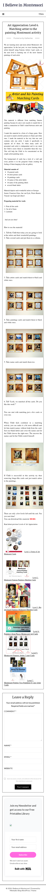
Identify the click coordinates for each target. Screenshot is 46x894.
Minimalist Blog (15, 890)
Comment (10, 711)
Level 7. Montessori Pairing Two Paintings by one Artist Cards (22, 683)
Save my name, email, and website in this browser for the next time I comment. (24, 780)
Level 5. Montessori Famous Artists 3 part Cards (21, 654)
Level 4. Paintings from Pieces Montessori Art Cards (21, 632)
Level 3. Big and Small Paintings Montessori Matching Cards (22, 608)
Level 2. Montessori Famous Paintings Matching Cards (21, 578)
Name (7, 745)
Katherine (29, 38)
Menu (41, 14)
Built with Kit (23, 869)
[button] (23, 825)
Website (8, 768)
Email (7, 757)
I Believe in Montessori (23, 5)
